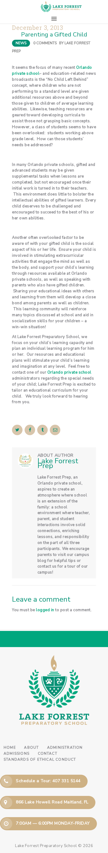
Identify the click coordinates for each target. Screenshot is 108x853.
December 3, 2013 (37, 28)
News (21, 43)
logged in (45, 610)
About (31, 747)
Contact (47, 753)
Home (10, 747)
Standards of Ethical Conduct (40, 759)
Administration (65, 747)
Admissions (16, 753)
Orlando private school (69, 372)
